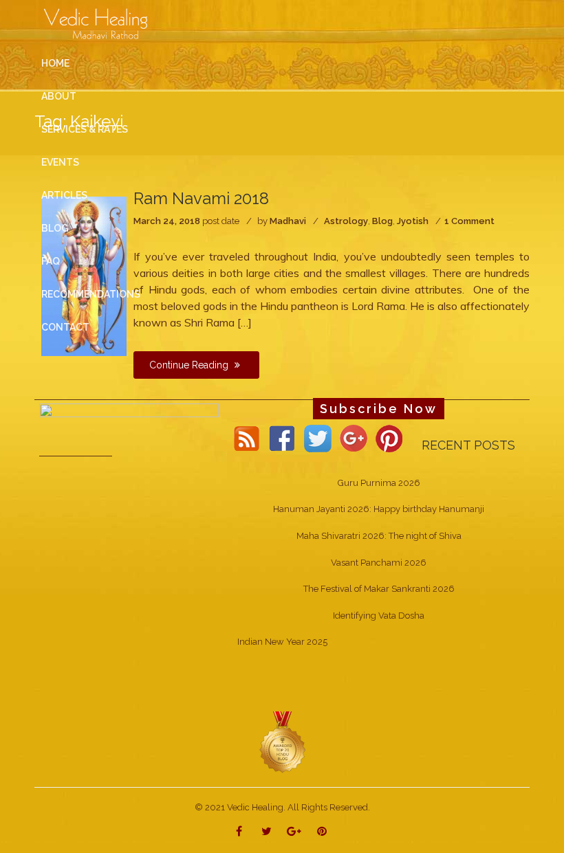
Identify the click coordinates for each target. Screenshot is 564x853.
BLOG (55, 228)
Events (60, 162)
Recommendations (90, 294)
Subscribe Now (378, 408)
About (58, 96)
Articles (64, 195)
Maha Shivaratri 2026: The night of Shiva (379, 536)
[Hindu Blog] (282, 741)
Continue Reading (190, 364)
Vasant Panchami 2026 (378, 562)
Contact (65, 327)
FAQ (50, 261)
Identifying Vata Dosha (378, 615)
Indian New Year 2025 (282, 641)
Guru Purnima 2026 (379, 483)
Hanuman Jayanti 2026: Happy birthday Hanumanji (378, 509)
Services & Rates (84, 129)
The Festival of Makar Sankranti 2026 (379, 589)
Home (55, 63)
